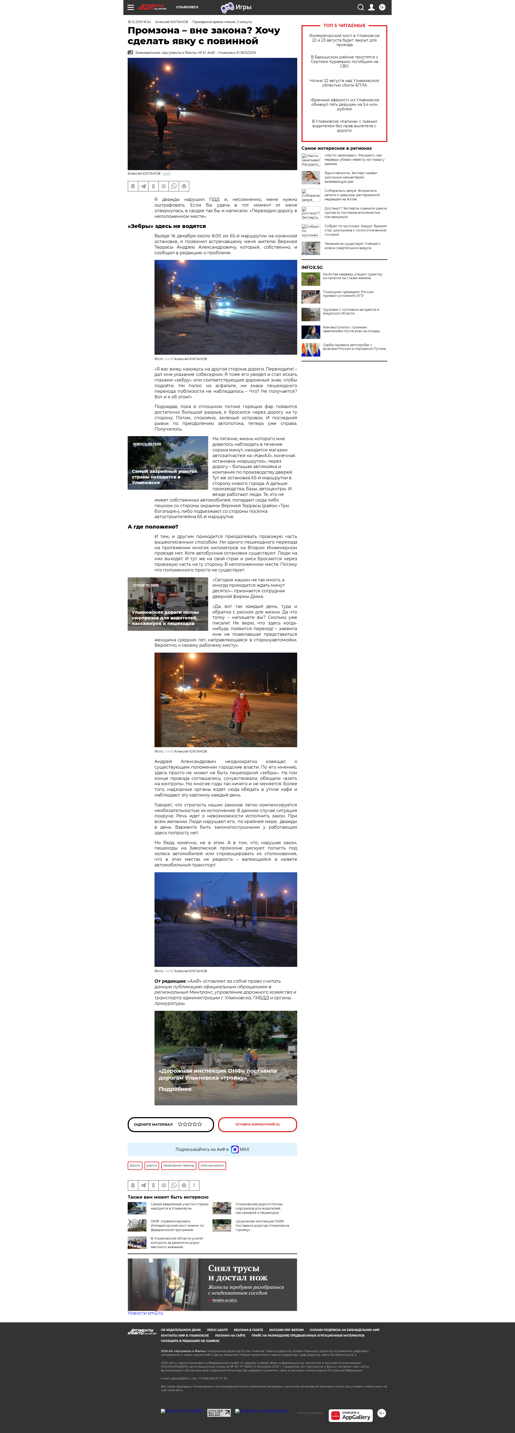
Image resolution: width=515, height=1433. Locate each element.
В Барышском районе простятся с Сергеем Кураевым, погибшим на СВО (344, 62)
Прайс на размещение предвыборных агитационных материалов (308, 1335)
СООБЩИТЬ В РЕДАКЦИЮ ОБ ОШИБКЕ (190, 1341)
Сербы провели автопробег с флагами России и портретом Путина (354, 347)
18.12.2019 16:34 (139, 22)
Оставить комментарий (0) (258, 1124)
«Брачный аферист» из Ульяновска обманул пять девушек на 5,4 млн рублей (344, 104)
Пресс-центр (217, 1330)
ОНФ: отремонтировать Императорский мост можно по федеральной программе (177, 1225)
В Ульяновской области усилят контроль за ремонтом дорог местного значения (177, 1242)
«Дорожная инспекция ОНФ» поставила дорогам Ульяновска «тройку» (218, 1074)
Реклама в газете (248, 1330)
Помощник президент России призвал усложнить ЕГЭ (348, 294)
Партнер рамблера (310, 1413)
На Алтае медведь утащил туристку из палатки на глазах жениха (352, 276)
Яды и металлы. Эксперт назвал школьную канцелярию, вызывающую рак (351, 177)
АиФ (167, 173)
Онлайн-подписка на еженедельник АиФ (345, 1330)
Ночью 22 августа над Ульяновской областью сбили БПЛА (344, 83)
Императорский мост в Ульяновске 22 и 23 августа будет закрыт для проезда (344, 40)
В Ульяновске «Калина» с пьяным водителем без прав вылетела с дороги (344, 126)
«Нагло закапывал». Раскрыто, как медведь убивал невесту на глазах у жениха (355, 159)
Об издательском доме (181, 1330)
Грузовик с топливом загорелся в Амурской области (351, 311)
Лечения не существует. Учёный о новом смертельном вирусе (353, 246)
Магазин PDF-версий (286, 1330)
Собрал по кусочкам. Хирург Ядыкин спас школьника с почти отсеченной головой (356, 230)
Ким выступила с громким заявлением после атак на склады (351, 329)
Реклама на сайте (230, 1335)
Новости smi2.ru (145, 1313)
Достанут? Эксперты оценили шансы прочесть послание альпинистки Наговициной (356, 212)
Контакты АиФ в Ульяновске (185, 1335)
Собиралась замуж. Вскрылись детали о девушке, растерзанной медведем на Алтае (352, 195)
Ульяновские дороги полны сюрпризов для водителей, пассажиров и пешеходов (259, 1208)
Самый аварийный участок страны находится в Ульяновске (179, 1206)
